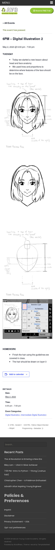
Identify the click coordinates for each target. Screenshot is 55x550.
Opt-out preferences (14, 527)
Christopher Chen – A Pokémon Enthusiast (25, 480)
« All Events (9, 22)
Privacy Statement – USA (16, 521)
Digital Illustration (12, 414)
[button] (42, 11)
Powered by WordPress (13, 544)
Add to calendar (16, 374)
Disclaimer (9, 515)
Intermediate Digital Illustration (33, 414)
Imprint (7, 509)
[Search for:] (25, 444)
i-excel (32, 544)
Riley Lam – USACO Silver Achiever (21, 465)
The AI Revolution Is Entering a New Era (23, 459)
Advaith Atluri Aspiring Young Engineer (22, 486)
